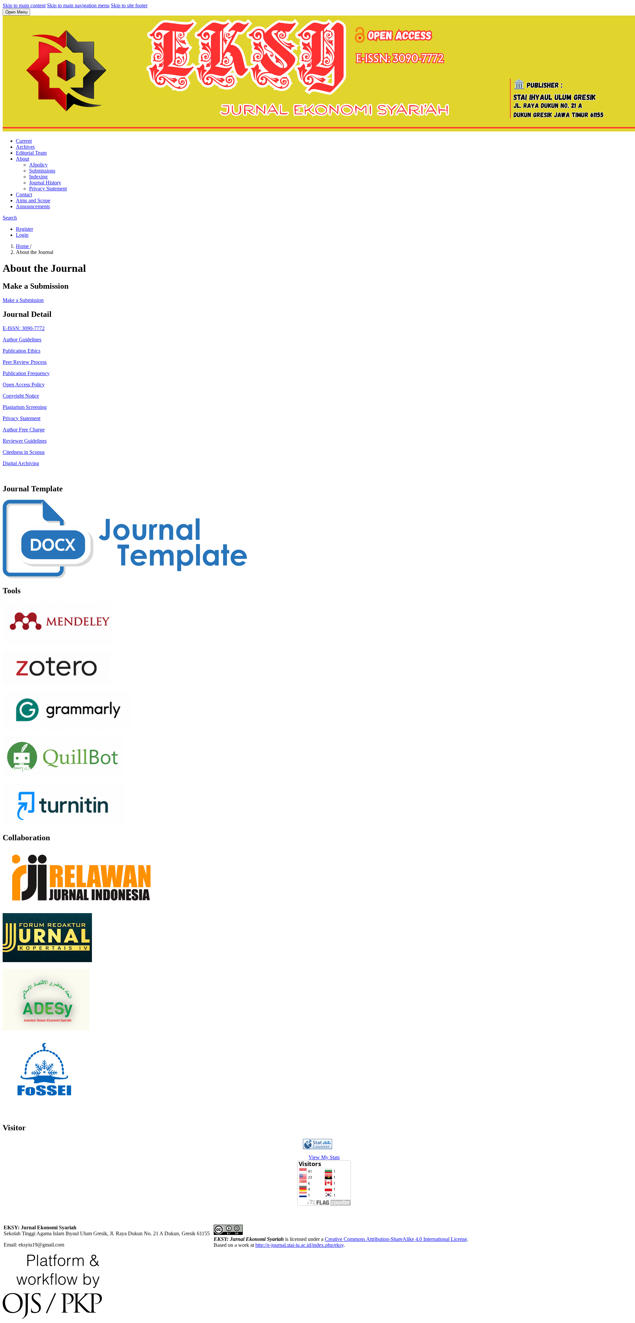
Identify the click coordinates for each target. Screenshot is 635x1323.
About (22, 159)
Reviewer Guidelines (25, 441)
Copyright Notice (21, 396)
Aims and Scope (33, 200)
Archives (25, 147)
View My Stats (324, 1157)
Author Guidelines (22, 339)
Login (22, 235)
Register (24, 229)
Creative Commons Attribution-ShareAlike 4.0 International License (396, 1239)
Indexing (38, 176)
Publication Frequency (26, 373)
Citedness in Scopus (24, 452)
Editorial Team (31, 153)
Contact (24, 194)
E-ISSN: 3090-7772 (24, 328)
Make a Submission (23, 300)
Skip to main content (24, 5)
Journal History (45, 182)
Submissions (42, 170)
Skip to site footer (129, 5)
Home (23, 246)
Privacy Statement (48, 188)
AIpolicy (38, 165)
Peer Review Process (25, 362)
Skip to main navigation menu (78, 5)
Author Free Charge (24, 429)
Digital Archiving (21, 463)
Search (10, 217)
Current (24, 141)
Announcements (33, 206)
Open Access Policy (24, 384)
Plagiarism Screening (25, 407)
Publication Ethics (21, 351)
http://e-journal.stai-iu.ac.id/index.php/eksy (299, 1245)
